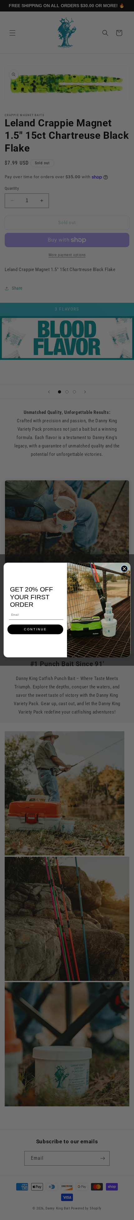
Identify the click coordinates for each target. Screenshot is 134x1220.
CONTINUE (35, 629)
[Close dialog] (124, 568)
